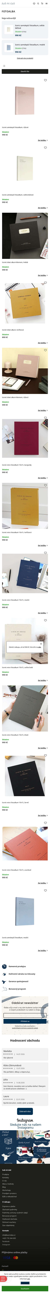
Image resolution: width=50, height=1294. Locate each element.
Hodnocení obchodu (25, 1040)
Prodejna (5, 1174)
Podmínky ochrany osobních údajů (15, 1213)
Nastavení (25, 1283)
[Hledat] (38, 3)
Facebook (5, 1241)
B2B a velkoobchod (9, 1196)
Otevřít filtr (25, 71)
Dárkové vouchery (9, 1222)
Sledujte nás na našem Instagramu (25, 1126)
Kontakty (5, 1177)
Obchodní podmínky (9, 1209)
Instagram (6, 1244)
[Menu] (46, 3)
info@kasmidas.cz (8, 1235)
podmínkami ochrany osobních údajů (25, 1028)
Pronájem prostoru (9, 1193)
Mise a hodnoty (8, 1184)
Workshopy (6, 1190)
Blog (4, 1187)
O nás (4, 1181)
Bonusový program (9, 1216)
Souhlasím (25, 1288)
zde (28, 1279)
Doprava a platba (8, 1206)
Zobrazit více (25, 1111)
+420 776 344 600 (9, 1238)
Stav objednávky (8, 1225)
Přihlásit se (25, 1021)
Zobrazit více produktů (25, 58)
